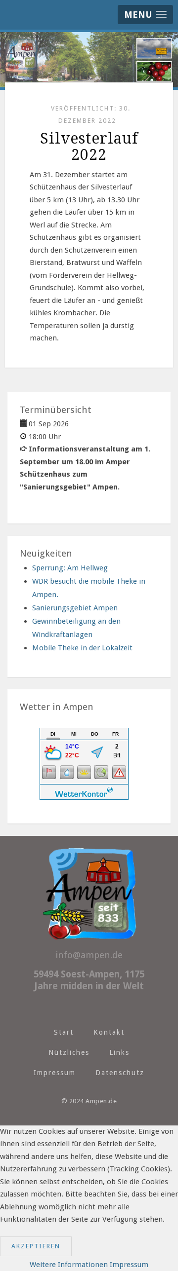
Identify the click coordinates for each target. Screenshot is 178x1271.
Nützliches (68, 1052)
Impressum (55, 1073)
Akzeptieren (35, 1246)
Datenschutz (119, 1073)
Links (119, 1052)
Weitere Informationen (69, 1264)
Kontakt (109, 1032)
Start (64, 1032)
